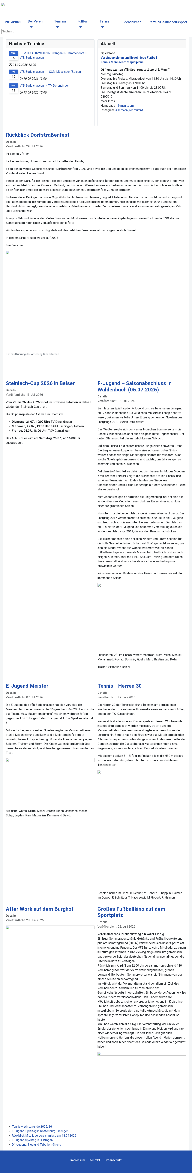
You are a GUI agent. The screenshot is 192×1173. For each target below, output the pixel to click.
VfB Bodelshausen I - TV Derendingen (44, 85)
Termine (60, 21)
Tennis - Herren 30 (120, 686)
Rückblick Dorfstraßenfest (37, 135)
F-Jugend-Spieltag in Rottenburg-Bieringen (40, 1131)
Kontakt (94, 1160)
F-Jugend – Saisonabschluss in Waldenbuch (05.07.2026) (135, 386)
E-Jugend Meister (27, 686)
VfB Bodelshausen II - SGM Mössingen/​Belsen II (51, 71)
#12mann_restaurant (129, 110)
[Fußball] (80, 27)
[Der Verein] (30, 27)
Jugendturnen (131, 22)
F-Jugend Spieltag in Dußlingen (32, 1140)
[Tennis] (102, 27)
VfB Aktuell (13, 22)
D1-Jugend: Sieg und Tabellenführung (36, 1144)
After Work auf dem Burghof (40, 909)
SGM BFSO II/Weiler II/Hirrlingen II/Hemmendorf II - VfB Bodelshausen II (54, 55)
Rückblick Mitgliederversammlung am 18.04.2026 (44, 1135)
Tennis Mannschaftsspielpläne (122, 62)
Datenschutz (113, 1160)
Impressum (77, 1160)
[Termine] (56, 27)
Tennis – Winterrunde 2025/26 (32, 1126)
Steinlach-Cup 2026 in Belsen (41, 383)
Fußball (83, 21)
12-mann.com (125, 105)
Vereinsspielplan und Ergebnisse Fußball (129, 57)
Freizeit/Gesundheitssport (167, 22)
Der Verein (35, 21)
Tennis (105, 21)
